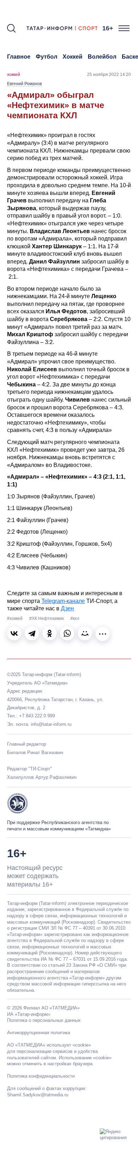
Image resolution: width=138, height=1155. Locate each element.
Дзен (67, 608)
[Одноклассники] (49, 633)
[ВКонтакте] (14, 633)
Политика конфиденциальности (41, 1076)
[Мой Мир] (85, 633)
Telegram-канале (63, 601)
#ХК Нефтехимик (47, 618)
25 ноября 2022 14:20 (109, 74)
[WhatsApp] (67, 633)
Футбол (46, 57)
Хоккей (72, 57)
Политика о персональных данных (44, 1020)
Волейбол (102, 57)
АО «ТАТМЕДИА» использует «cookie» (49, 1045)
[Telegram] (32, 633)
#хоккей (15, 618)
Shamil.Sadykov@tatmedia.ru (37, 1094)
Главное (18, 57)
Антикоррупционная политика (38, 1032)
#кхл (74, 618)
